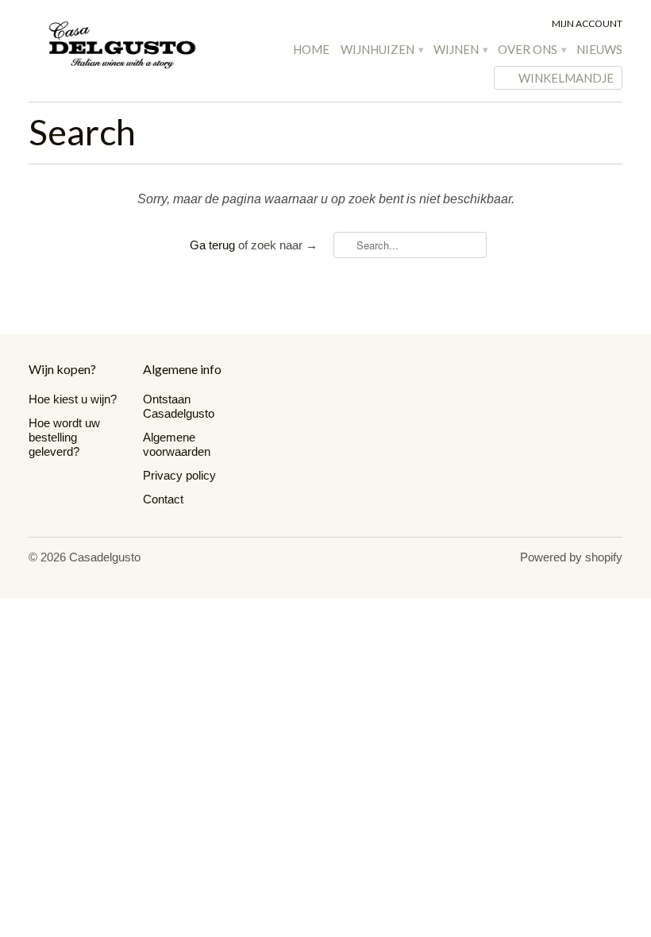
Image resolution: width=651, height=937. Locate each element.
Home (311, 49)
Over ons (531, 49)
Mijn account (587, 23)
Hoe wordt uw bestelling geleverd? (64, 437)
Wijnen (460, 49)
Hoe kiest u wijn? (73, 399)
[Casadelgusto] (122, 44)
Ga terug (212, 245)
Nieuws (599, 49)
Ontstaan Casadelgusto (178, 406)
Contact (163, 499)
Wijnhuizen (381, 49)
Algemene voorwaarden (176, 444)
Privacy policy (179, 475)
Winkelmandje (566, 78)
